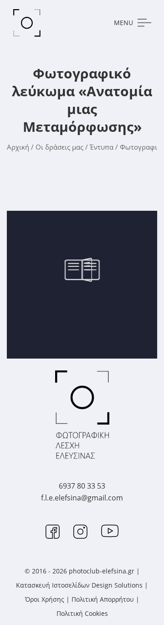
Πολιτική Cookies (82, 613)
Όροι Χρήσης (44, 599)
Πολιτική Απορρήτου (103, 599)
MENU (123, 22)
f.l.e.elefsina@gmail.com (82, 497)
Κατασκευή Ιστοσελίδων (53, 585)
